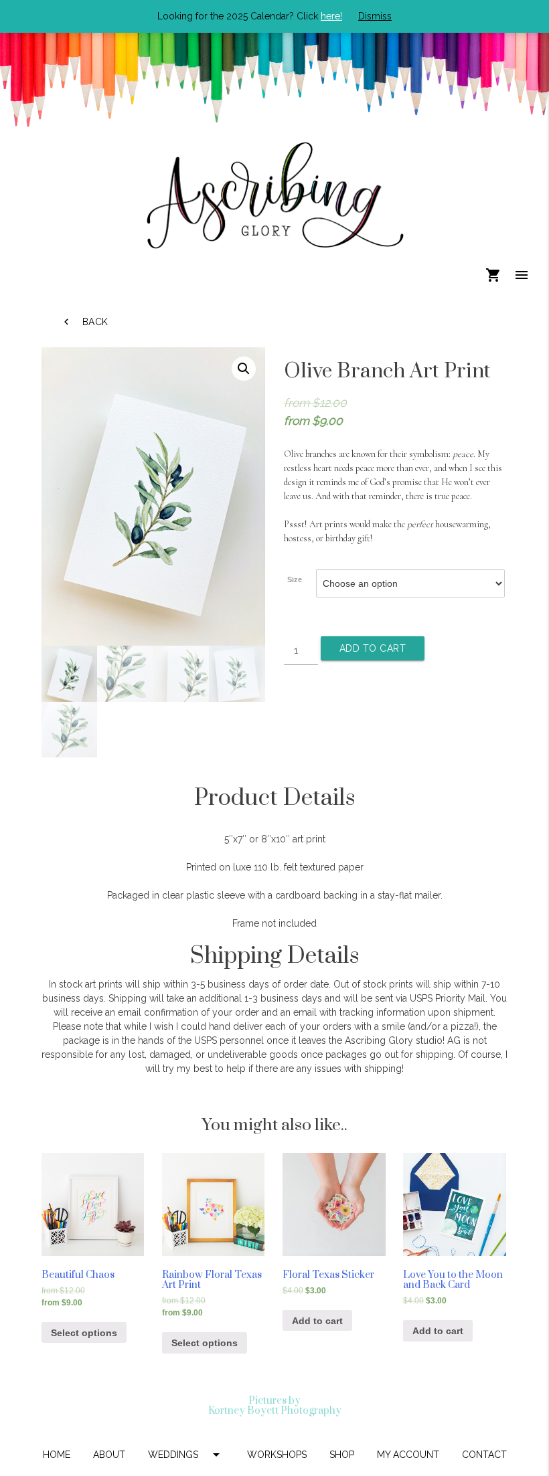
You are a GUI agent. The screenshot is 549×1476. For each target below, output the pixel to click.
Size (294, 579)
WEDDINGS (186, 1455)
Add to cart (372, 648)
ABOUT (109, 1454)
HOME (56, 1454)
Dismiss (375, 16)
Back (84, 322)
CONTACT (484, 1454)
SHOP (341, 1454)
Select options (84, 1332)
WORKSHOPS (277, 1454)
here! (331, 16)
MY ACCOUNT (408, 1454)
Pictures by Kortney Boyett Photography (274, 1405)
